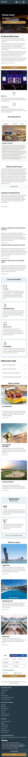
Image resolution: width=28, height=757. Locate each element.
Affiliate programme (5, 730)
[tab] (5, 655)
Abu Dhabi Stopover (5, 715)
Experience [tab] (6, 123)
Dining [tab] (22, 123)
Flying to (17, 662)
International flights (5, 708)
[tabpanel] (14, 142)
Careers (2, 693)
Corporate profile (4, 690)
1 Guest (14, 659)
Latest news (3, 691)
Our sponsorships (4, 695)
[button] (17, 2)
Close (14, 754)
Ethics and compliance (5, 699)
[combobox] (7, 659)
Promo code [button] (5, 673)
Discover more (14, 186)
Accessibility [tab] (15, 123)
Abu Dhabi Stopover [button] (9, 670)
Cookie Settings (14, 751)
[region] (14, 749)
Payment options (4, 725)
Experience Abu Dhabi (5, 714)
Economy (21, 659)
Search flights (14, 676)
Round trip (6, 659)
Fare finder (3, 712)
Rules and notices (4, 732)
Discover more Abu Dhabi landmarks (14, 535)
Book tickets (14, 22)
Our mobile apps (4, 726)
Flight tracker (3, 710)
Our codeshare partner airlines (7, 697)
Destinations (3, 706)
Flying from (5, 662)
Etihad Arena (12, 63)
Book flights (3, 704)
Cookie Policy (22, 745)
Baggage (3, 723)
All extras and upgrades (5, 721)
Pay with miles (19, 672)
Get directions (4, 206)
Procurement (3, 728)
